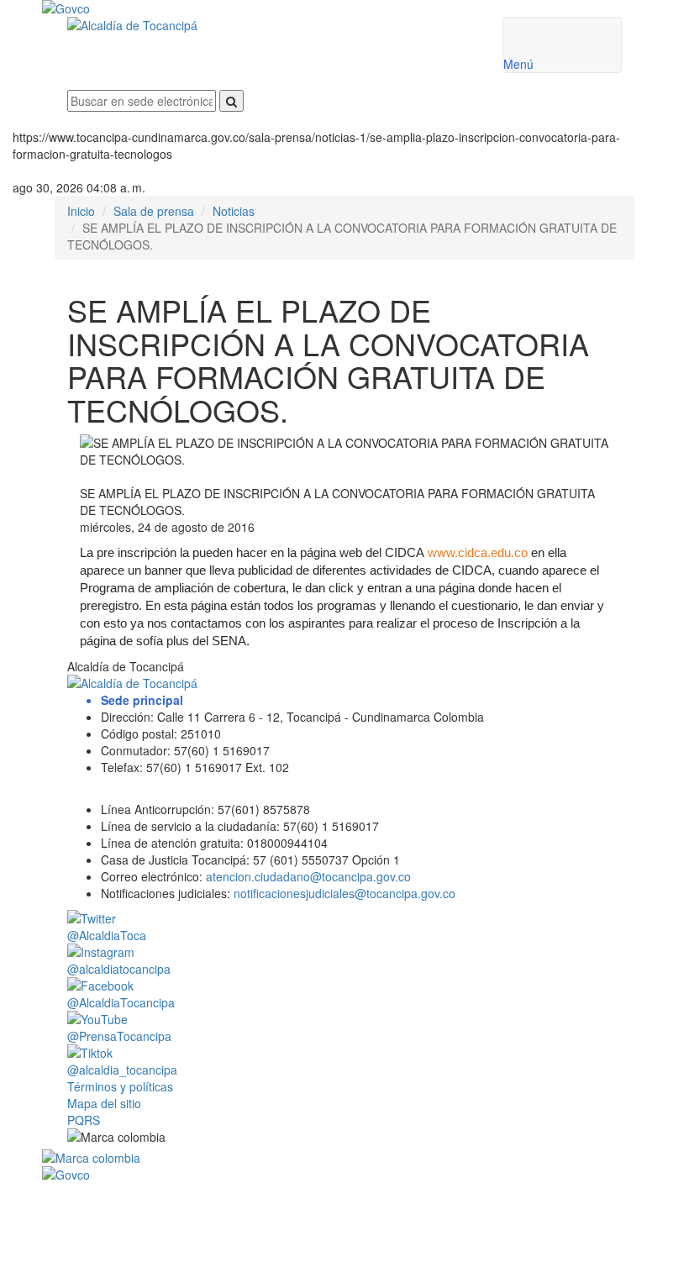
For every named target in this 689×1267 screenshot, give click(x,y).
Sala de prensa (153, 210)
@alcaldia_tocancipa (122, 1069)
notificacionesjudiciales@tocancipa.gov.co (344, 893)
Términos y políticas (120, 1086)
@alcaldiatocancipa (119, 968)
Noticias (234, 210)
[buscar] (231, 101)
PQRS (83, 1120)
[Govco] (294, 8)
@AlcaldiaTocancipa (121, 1002)
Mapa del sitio (104, 1103)
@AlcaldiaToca (106, 935)
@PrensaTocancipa (119, 1036)
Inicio (81, 210)
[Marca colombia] (344, 1157)
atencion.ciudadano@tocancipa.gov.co (308, 876)
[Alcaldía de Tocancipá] (272, 25)
